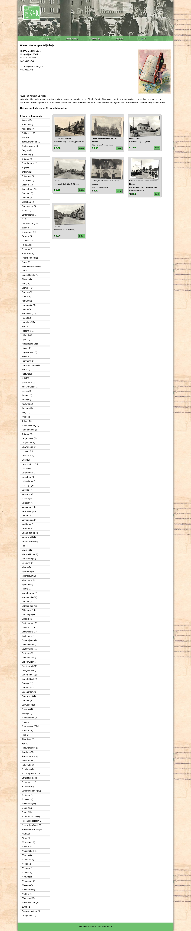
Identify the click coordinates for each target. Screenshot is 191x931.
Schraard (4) (27, 799)
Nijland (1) (26, 589)
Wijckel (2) (26, 864)
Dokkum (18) (27, 185)
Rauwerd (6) (27, 731)
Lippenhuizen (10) (30, 464)
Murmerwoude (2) (30, 541)
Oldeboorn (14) (28, 610)
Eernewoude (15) (30, 223)
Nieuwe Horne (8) (30, 554)
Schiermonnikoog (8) (31, 791)
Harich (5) (26, 309)
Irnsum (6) (26, 391)
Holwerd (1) (27, 357)
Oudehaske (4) (28, 688)
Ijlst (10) (25, 378)
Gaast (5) (26, 262)
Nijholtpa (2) (27, 584)
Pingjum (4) (27, 722)
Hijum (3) (26, 339)
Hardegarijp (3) (28, 305)
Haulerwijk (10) (29, 314)
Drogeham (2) (28, 202)
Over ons (95, 39)
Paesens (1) (27, 709)
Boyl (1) (25, 167)
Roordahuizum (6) (30, 756)
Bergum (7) (27, 150)
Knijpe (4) (26, 417)
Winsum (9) (27, 872)
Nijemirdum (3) (28, 580)
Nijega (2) (26, 567)
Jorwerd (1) (27, 395)
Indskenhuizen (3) (30, 387)
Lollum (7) (26, 468)
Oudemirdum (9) (29, 692)
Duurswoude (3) (29, 206)
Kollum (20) (27, 421)
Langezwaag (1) (29, 438)
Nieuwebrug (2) (29, 559)
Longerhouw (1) (29, 473)
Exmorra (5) (27, 236)
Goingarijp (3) (28, 284)
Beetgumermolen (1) (31, 142)
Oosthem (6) (27, 653)
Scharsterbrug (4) (30, 778)
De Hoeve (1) (28, 180)
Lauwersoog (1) (29, 447)
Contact (119, 39)
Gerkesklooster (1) (30, 275)
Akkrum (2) (27, 120)
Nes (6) (25, 546)
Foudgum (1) (27, 249)
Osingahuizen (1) (29, 670)
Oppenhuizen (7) (29, 662)
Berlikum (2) (27, 155)
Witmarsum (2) (28, 881)
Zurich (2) (26, 907)
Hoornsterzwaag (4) (31, 365)
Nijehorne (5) (28, 571)
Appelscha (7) (28, 129)
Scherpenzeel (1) (29, 782)
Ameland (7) (27, 124)
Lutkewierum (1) (29, 481)
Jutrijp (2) (26, 412)
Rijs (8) (25, 743)
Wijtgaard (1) (27, 868)
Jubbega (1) (27, 408)
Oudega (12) (27, 683)
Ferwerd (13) (27, 241)
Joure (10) (26, 400)
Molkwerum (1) (28, 528)
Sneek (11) (27, 812)
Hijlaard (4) (27, 335)
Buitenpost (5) (28, 176)
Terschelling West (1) (31, 825)
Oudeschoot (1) (29, 696)
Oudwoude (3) (28, 705)
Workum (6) (27, 894)
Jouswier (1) (27, 404)
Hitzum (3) (26, 348)
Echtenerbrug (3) (29, 215)
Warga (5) (26, 834)
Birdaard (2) (27, 159)
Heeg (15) (26, 318)
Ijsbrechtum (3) (28, 382)
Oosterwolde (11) (29, 649)
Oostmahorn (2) (29, 657)
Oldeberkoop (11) (30, 606)
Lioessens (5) (28, 455)
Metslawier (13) (29, 511)
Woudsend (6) (28, 898)
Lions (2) (26, 460)
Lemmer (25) (27, 451)
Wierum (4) (27, 855)
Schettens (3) (28, 786)
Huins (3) (26, 369)
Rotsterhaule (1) (29, 761)
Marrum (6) (27, 498)
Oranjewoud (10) (29, 666)
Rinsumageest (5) (30, 748)
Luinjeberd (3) (28, 477)
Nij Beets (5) (27, 563)
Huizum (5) (27, 374)
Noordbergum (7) (29, 593)
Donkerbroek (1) (29, 189)
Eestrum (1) (27, 228)
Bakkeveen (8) (28, 133)
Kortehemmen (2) (30, 430)
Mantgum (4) (27, 494)
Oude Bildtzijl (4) (29, 679)
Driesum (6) (27, 198)
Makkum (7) (27, 490)
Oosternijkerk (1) (29, 640)
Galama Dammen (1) (31, 266)
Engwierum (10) (29, 232)
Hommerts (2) (28, 361)
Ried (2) (25, 735)
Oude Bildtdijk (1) (30, 675)
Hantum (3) (27, 301)
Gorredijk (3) (27, 288)
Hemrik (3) (26, 326)
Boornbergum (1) (29, 163)
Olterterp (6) (27, 619)
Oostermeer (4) (28, 636)
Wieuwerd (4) (28, 859)
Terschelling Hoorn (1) (32, 821)
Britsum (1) (27, 172)
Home (48, 39)
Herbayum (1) (28, 331)
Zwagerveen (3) (29, 915)
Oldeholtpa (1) (28, 614)
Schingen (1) (27, 795)
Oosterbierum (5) (29, 623)
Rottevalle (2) (28, 765)
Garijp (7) (26, 271)
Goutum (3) (27, 292)
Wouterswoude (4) (30, 902)
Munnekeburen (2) (30, 533)
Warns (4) (26, 838)
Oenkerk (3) (27, 602)
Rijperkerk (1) (28, 739)
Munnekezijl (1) (29, 537)
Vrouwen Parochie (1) (32, 829)
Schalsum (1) (28, 769)
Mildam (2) (26, 516)
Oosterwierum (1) (29, 645)
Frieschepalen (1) (30, 258)
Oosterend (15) (28, 627)
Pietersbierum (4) (29, 718)
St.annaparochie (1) (31, 816)
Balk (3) (25, 137)
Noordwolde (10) (29, 597)
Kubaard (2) (27, 434)
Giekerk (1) (27, 279)
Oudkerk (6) (27, 700)
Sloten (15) (27, 808)
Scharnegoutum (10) (31, 773)
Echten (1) (26, 210)
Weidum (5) (27, 847)
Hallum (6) (26, 296)
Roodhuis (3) (28, 752)
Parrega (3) (27, 713)
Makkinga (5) (28, 486)
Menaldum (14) (28, 507)
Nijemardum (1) (29, 576)
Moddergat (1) (28, 524)
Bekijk (81, 148)
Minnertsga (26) (29, 520)
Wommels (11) (28, 890)
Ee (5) (24, 219)
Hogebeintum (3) (29, 352)
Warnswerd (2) (28, 842)
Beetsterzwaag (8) (30, 146)
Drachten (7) (27, 193)
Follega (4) (27, 245)
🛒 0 (143, 39)
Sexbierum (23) (29, 804)
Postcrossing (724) (30, 726)
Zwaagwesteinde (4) (31, 911)
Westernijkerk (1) (29, 851)
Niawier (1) (27, 550)
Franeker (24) (28, 253)
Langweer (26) (28, 443)
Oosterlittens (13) (29, 632)
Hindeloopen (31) (30, 344)
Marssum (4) (27, 503)
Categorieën (72, 39)
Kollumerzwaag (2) (30, 425)
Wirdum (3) (27, 877)
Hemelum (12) (28, 322)
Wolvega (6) (27, 885)
